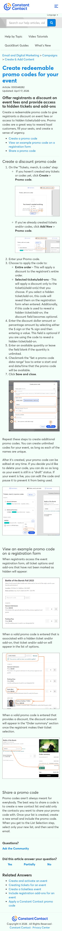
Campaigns (49, 55)
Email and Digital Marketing (20, 55)
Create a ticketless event (25, 889)
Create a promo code (23, 138)
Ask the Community (15, 848)
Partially (29, 864)
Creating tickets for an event (27, 885)
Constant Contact (20, 927)
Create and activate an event (28, 881)
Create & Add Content (19, 59)
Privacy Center (41, 927)
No (49, 864)
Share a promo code (22, 151)
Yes (10, 864)
